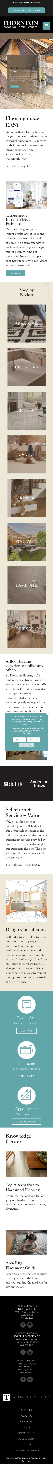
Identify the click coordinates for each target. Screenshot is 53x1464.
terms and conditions (22, 730)
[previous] (3, 74)
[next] (50, 74)
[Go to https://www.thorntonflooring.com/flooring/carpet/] (26, 454)
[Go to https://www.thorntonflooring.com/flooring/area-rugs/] (26, 324)
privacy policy (31, 728)
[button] (15, 273)
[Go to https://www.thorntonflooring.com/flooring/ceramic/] (26, 411)
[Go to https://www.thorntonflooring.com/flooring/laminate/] (26, 585)
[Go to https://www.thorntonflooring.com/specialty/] (26, 542)
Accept (19, 740)
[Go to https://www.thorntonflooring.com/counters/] (26, 367)
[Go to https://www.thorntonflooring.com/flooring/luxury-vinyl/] (26, 629)
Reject (33, 740)
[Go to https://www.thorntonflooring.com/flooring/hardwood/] (26, 498)
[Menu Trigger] (46, 26)
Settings (26, 745)
